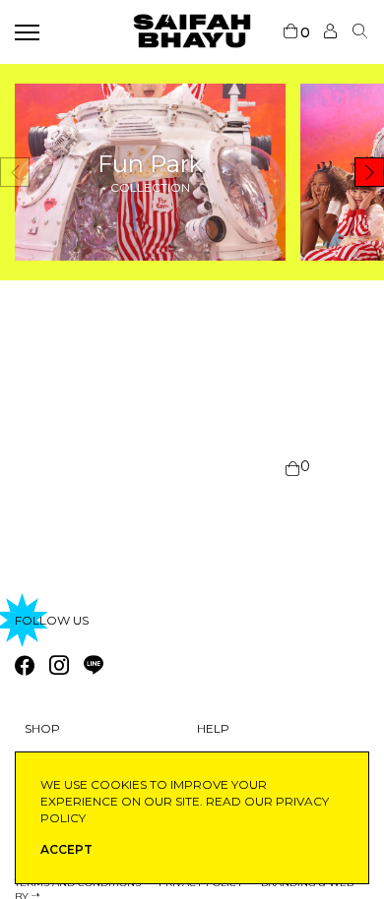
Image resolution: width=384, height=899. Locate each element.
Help (213, 728)
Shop (42, 728)
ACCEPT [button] (66, 849)
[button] (369, 172)
